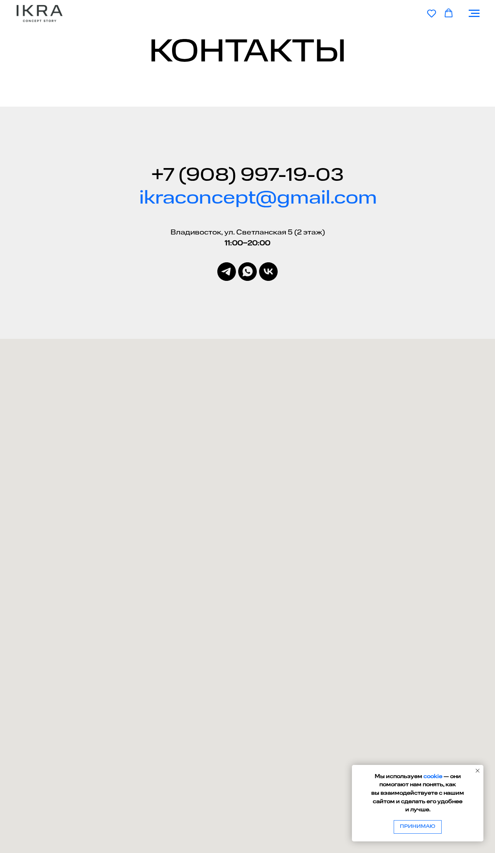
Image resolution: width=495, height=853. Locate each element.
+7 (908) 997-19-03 (247, 176)
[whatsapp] (247, 271)
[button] (431, 13)
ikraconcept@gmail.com (258, 198)
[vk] (268, 271)
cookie (432, 776)
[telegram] (226, 271)
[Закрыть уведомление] (477, 771)
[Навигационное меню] (474, 13)
